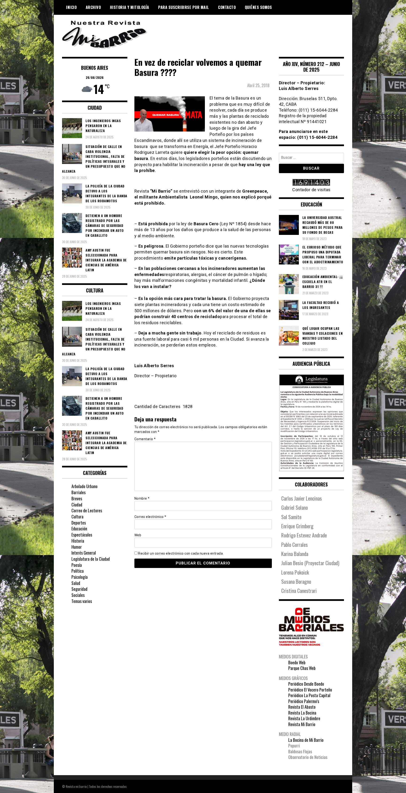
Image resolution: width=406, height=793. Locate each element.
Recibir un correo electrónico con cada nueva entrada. (181, 553)
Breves (76, 498)
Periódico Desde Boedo (306, 684)
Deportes (78, 523)
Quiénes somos (258, 7)
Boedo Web (296, 662)
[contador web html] (311, 183)
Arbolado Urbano (84, 486)
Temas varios (81, 601)
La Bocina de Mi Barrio (306, 740)
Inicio (71, 7)
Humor (76, 547)
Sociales (78, 595)
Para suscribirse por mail (183, 7)
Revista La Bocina (302, 713)
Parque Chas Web (302, 668)
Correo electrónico (150, 517)
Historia (77, 541)
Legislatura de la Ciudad (90, 559)
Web (137, 535)
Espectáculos (81, 535)
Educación (79, 528)
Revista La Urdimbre (304, 718)
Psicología (79, 577)
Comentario (145, 439)
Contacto (227, 7)
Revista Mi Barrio (301, 724)
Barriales (78, 492)
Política (77, 571)
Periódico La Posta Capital (309, 695)
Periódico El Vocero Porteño (310, 690)
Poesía (76, 565)
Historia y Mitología (129, 7)
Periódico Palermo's (303, 701)
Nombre (142, 498)
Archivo (93, 7)
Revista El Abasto (302, 707)
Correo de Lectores (86, 510)
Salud (75, 583)
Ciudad (76, 504)
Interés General (83, 553)
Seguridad (79, 589)
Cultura (77, 516)
